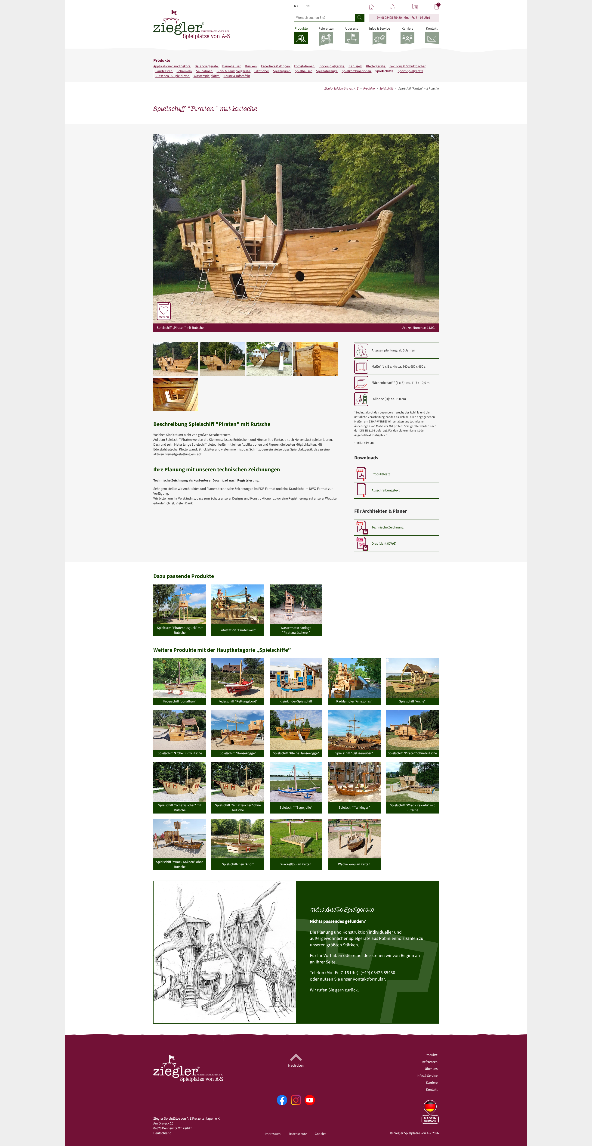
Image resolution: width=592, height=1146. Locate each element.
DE (296, 5)
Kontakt (432, 1089)
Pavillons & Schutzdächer (407, 66)
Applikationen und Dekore (172, 66)
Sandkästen (164, 71)
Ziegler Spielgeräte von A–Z (341, 88)
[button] (175, 359)
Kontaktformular (369, 979)
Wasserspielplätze (207, 76)
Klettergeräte (376, 66)
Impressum (273, 1133)
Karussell (355, 66)
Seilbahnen (204, 71)
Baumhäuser (231, 66)
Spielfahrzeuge (327, 71)
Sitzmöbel (261, 71)
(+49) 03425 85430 (389, 17)
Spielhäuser (303, 71)
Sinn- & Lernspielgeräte (234, 71)
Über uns (431, 1068)
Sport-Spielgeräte (410, 71)
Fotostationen (304, 66)
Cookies (320, 1133)
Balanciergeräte (207, 66)
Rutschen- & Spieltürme (172, 76)
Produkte (369, 88)
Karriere (432, 1082)
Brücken (251, 66)
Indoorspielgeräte (332, 66)
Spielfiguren (282, 71)
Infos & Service (427, 1075)
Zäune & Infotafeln (237, 76)
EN (307, 5)
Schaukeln (184, 71)
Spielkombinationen (357, 71)
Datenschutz (298, 1133)
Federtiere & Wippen (275, 66)
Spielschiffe (384, 71)
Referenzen (430, 1061)
